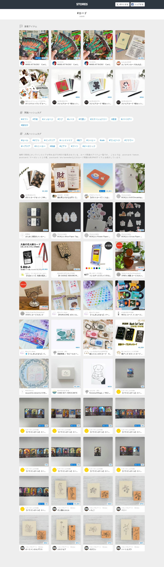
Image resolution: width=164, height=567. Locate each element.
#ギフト (24, 119)
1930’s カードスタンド (34, 315)
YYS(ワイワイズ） (95, 195)
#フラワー (129, 140)
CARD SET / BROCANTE (67, 393)
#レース (70, 119)
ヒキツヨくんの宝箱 (128, 390)
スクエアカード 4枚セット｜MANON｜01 (105, 103)
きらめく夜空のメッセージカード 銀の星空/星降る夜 (45, 236)
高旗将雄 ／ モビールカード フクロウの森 (74, 354)
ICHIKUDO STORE (127, 312)
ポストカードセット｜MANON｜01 (39, 197)
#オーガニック (89, 146)
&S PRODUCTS (62, 101)
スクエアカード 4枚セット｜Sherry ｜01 (73, 103)
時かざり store (62, 312)
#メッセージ (47, 119)
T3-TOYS (28, 62)
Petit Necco (29, 390)
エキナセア (61, 549)
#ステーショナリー (98, 119)
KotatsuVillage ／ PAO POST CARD (104, 393)
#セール (24, 140)
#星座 (113, 119)
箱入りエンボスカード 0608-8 (101, 354)
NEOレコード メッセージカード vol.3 (136, 315)
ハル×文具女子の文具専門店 (98, 351)
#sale (102, 140)
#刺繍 (52, 146)
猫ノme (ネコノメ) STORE (130, 351)
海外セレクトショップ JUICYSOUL (36, 101)
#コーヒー (90, 140)
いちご (92, 510)
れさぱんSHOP (126, 62)
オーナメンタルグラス (34, 549)
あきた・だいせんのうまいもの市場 (37, 273)
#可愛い (82, 119)
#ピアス (63, 146)
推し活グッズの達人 (95, 273)
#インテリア (49, 140)
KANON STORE (63, 195)
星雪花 (27, 234)
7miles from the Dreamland (130, 273)
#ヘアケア (25, 146)
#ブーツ (74, 146)
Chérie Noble (126, 195)
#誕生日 (24, 125)
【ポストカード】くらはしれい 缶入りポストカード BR (110, 197)
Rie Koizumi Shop (63, 390)
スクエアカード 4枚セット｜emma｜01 (136, 103)
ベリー (124, 510)
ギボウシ (92, 549)
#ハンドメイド (66, 140)
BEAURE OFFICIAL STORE (66, 273)
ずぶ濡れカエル (63, 510)
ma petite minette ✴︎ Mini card (38, 393)
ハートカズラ (126, 549)
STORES (77, 3)
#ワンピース (114, 140)
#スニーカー (40, 146)
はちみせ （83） (62, 351)
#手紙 (35, 119)
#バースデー (126, 119)
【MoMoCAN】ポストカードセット (71, 315)
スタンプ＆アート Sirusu (66, 508)
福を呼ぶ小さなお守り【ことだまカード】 (73, 197)
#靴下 (79, 140)
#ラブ (60, 119)
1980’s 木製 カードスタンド (132, 276)
